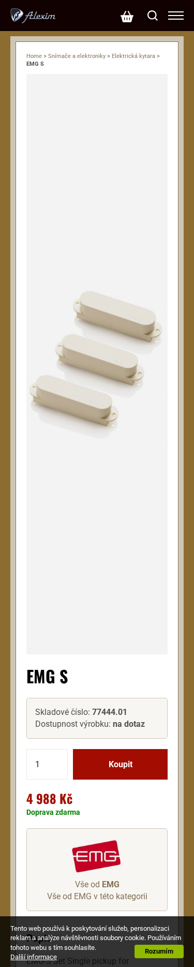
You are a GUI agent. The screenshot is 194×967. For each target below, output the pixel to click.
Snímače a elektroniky (77, 56)
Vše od (97, 884)
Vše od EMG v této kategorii (97, 896)
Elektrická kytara (133, 56)
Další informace (33, 957)
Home (34, 56)
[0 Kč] (127, 15)
